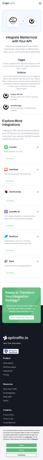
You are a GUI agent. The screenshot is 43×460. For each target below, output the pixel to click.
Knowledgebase (9, 393)
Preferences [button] (34, 439)
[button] (39, 3)
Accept (21, 445)
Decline (21, 450)
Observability (8, 363)
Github (5, 401)
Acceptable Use (9, 423)
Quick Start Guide (10, 389)
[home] (8, 3)
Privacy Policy (8, 415)
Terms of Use (8, 419)
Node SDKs (7, 397)
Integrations (8, 371)
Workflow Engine (9, 367)
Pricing (6, 375)
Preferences (21, 455)
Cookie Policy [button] (28, 437)
